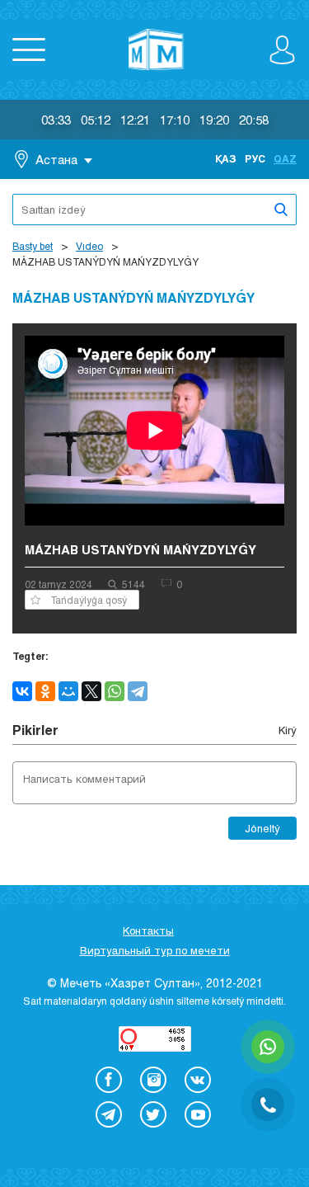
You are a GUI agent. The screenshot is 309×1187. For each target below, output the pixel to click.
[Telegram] (137, 691)
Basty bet (32, 246)
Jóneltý (262, 828)
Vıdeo (89, 246)
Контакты (148, 930)
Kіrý (288, 730)
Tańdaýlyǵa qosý (88, 599)
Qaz (285, 158)
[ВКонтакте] (22, 691)
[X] (91, 691)
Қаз (225, 158)
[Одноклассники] (45, 691)
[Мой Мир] (68, 691)
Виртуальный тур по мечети (155, 950)
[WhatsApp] (114, 691)
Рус (255, 158)
